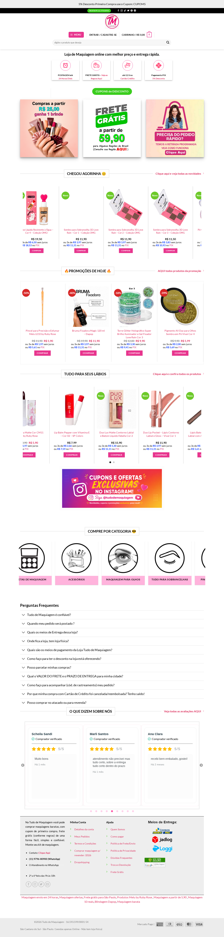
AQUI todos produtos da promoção (179, 270)
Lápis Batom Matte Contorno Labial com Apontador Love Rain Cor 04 (116, 435)
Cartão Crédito (128, 78)
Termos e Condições (85, 843)
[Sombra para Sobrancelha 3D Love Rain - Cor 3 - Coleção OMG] (111, 207)
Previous (23, 765)
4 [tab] (107, 811)
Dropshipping (81, 862)
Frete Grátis (117, 872)
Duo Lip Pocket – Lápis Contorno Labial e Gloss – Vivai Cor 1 (72, 434)
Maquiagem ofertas (71, 897)
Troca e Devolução (121, 864)
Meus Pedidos (82, 836)
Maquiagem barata (128, 901)
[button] (76, 35)
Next (201, 765)
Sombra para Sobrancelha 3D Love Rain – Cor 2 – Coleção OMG (66, 231)
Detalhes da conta (84, 829)
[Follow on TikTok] (125, 10)
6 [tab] (117, 811)
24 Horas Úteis (65, 78)
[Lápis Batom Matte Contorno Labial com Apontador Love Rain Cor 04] (116, 409)
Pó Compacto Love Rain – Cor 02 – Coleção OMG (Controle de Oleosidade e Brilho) (200, 232)
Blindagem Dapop (105, 901)
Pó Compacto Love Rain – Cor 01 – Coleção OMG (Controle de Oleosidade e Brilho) (155, 232)
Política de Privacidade (123, 850)
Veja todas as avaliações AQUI (182, 711)
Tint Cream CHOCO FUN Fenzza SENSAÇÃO (161, 434)
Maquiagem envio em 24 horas (40, 897)
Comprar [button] (66, 251)
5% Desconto (158, 78)
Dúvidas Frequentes (121, 857)
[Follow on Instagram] (122, 10)
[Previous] (21, 213)
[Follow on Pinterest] (132, 10)
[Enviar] (168, 42)
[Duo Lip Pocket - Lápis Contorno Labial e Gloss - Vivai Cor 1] (72, 409)
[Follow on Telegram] (135, 10)
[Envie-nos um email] (47, 884)
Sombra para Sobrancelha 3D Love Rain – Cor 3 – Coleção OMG (111, 231)
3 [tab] (102, 811)
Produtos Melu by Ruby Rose (135, 897)
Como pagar (117, 836)
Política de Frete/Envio (123, 843)
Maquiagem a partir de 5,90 (170, 897)
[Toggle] (23, 615)
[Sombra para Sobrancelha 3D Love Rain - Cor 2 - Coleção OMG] (66, 207)
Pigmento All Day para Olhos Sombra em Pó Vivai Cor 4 (114, 332)
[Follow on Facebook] (118, 10)
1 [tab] (91, 811)
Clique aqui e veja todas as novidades (178, 173)
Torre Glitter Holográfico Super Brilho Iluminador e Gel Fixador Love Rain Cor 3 (68, 334)
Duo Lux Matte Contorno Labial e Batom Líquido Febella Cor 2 (27, 434)
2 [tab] (96, 811)
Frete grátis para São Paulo (100, 897)
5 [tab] (112, 811)
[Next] (203, 213)
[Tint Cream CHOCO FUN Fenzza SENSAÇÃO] (161, 409)
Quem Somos (118, 829)
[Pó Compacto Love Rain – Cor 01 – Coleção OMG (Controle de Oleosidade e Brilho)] (155, 207)
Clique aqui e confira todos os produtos (177, 373)
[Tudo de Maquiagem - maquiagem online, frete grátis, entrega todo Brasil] (112, 21)
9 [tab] (133, 811)
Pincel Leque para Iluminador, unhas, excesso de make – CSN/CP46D (160, 334)
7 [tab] (123, 811)
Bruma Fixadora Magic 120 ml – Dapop (22, 332)
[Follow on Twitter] (128, 10)
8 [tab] (128, 811)
